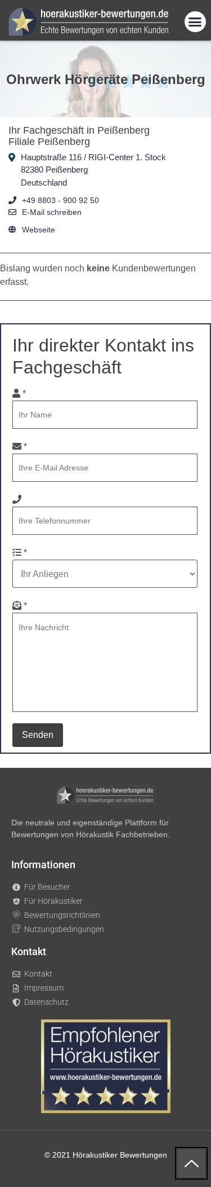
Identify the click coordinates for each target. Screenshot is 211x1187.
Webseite (38, 229)
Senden (37, 735)
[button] (195, 22)
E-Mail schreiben (52, 212)
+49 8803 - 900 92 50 (60, 200)
